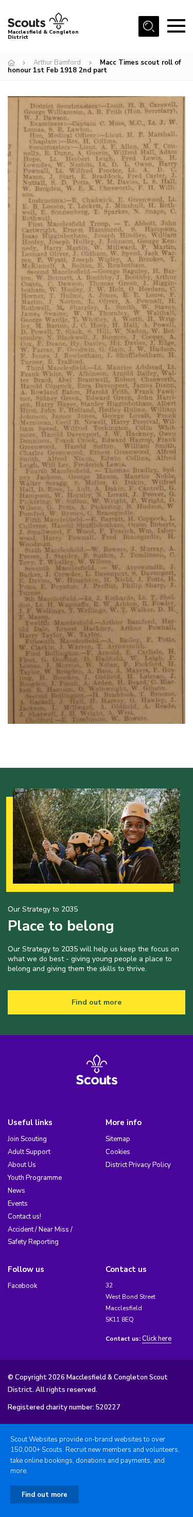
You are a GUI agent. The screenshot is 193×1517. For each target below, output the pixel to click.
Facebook (22, 1286)
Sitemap (118, 1139)
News (16, 1190)
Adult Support (29, 1152)
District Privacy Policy (138, 1165)
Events (18, 1203)
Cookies (118, 1152)
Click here (156, 1338)
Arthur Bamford (57, 62)
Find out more (96, 1002)
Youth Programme (35, 1177)
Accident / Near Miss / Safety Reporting (40, 1236)
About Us (22, 1165)
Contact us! (24, 1216)
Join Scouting (27, 1139)
